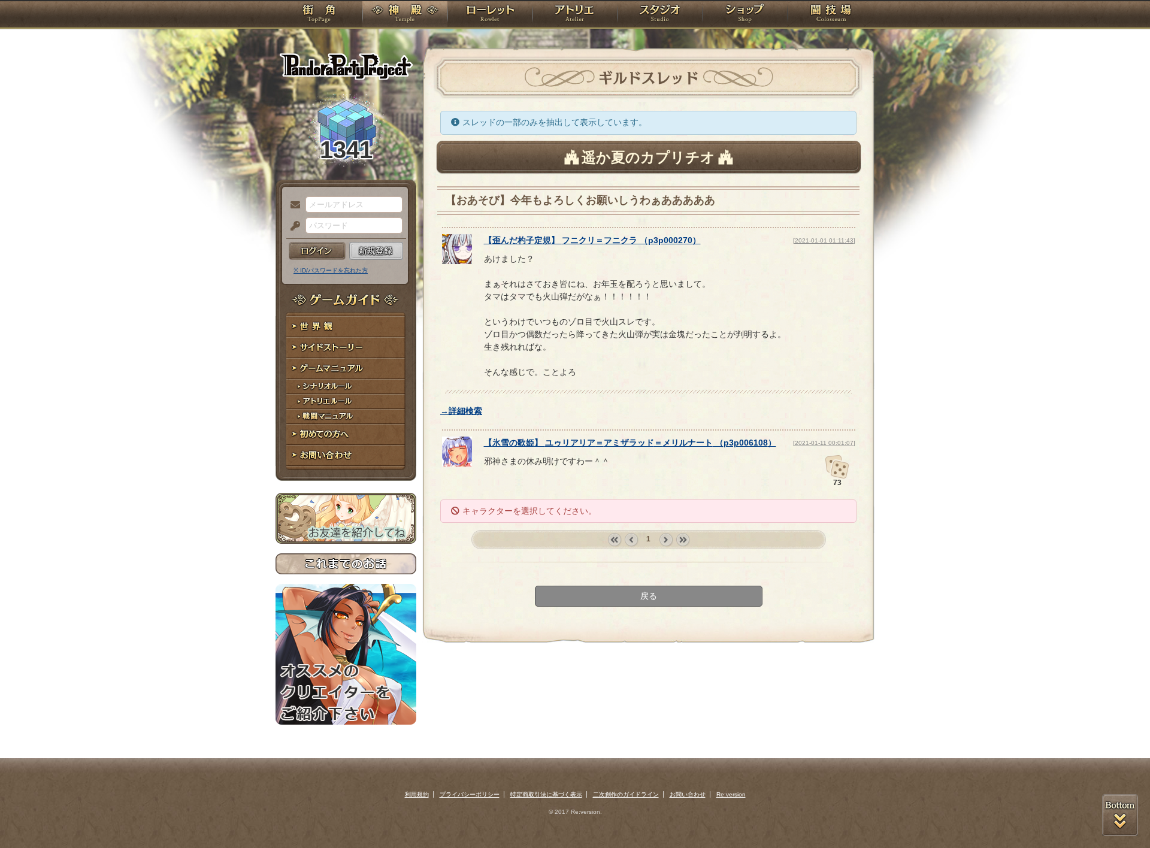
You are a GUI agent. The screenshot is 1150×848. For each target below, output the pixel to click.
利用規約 (417, 794)
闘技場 (831, 15)
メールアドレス (292, 205)
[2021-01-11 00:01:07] (824, 443)
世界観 (346, 326)
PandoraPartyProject (346, 66)
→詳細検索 (461, 411)
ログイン (317, 251)
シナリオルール (346, 386)
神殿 (404, 15)
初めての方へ (346, 434)
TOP (319, 15)
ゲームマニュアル (346, 368)
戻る (648, 596)
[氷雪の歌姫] (457, 463)
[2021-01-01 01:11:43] (824, 240)
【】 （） (592, 240)
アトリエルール (346, 401)
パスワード (292, 226)
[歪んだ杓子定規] (457, 261)
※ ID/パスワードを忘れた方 (330, 270)
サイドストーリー (346, 347)
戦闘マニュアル (346, 416)
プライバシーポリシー (470, 794)
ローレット (489, 15)
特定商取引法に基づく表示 (546, 794)
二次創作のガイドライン (626, 794)
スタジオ (660, 15)
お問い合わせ (346, 455)
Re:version (731, 794)
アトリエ (575, 15)
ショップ (745, 15)
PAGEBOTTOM (1120, 815)
